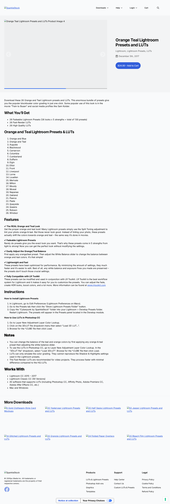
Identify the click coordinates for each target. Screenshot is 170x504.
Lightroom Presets (136, 51)
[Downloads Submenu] (108, 8)
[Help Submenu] (122, 8)
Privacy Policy (148, 479)
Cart (146, 8)
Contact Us (119, 483)
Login (132, 8)
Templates (90, 491)
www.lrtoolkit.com (96, 285)
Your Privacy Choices (94, 500)
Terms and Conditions (151, 487)
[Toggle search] (158, 7)
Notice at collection (68, 500)
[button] (8, 54)
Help (118, 8)
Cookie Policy (148, 483)
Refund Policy (148, 491)
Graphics (90, 487)
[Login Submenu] (137, 8)
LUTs (149, 51)
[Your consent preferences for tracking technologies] (165, 499)
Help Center (119, 479)
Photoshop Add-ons (94, 483)
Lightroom (121, 51)
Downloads (101, 8)
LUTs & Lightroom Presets (97, 479)
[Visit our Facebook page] (7, 489)
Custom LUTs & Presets (124, 487)
